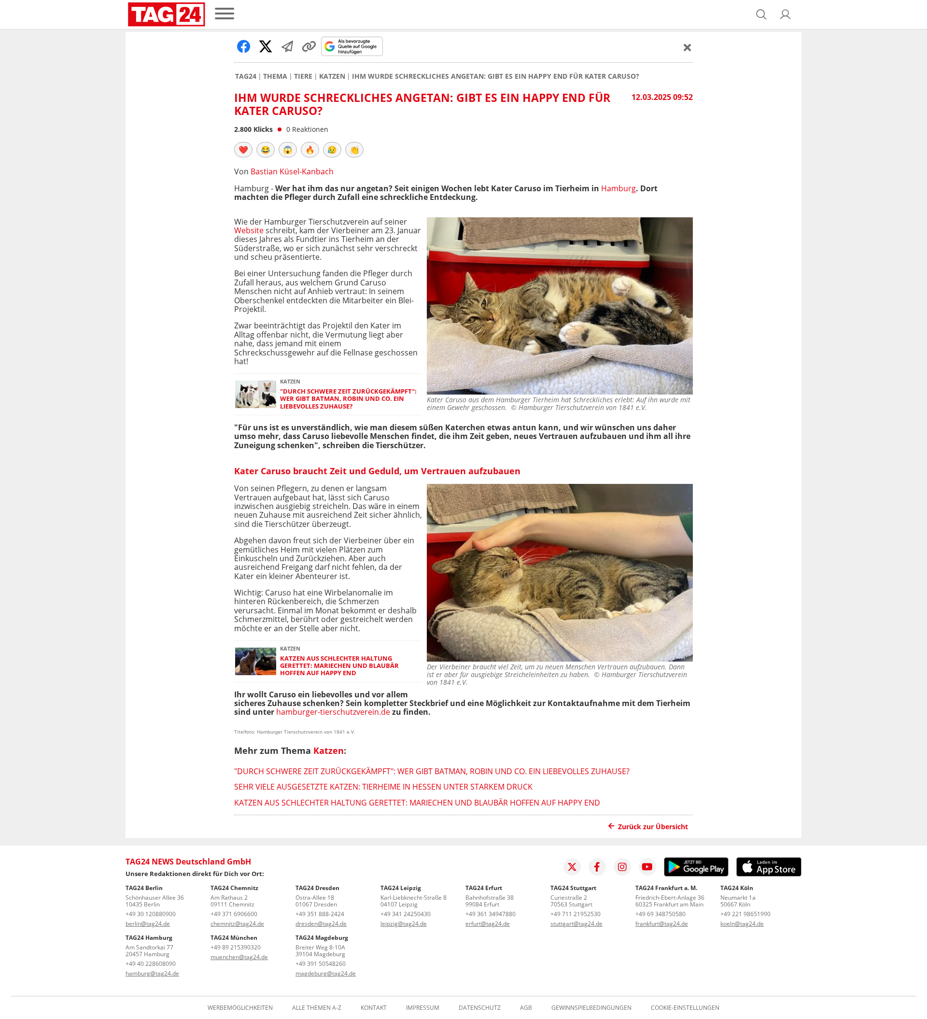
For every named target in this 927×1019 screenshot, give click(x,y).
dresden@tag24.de (321, 924)
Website (249, 230)
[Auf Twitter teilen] (265, 46)
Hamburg (618, 188)
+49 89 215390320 (236, 947)
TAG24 (245, 76)
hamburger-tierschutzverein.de (333, 712)
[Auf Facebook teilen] (243, 46)
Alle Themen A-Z (316, 1008)
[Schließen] (687, 47)
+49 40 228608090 (151, 964)
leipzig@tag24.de (403, 924)
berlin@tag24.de (148, 924)
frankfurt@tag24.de (661, 924)
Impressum (422, 1008)
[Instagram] (622, 867)
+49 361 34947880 (490, 914)
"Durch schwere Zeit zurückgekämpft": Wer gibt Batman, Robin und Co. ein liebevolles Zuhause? (348, 399)
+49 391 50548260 (320, 964)
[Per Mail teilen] (287, 46)
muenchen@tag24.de (239, 957)
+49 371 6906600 (234, 914)
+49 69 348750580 (660, 914)
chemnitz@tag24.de (237, 924)
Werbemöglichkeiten (240, 1008)
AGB (526, 1008)
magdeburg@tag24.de (325, 973)
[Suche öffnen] (761, 14)
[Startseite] (166, 14)
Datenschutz (480, 1008)
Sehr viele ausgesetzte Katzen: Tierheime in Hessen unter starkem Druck (383, 786)
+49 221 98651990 (745, 914)
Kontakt (374, 1008)
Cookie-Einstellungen (685, 1008)
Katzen (332, 76)
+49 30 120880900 (151, 914)
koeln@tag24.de (742, 924)
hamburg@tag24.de (152, 973)
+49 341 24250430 (405, 914)
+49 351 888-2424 (319, 914)
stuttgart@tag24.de (576, 924)
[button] (785, 14)
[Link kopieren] (309, 46)
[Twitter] (572, 867)
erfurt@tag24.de (487, 924)
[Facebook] (597, 867)
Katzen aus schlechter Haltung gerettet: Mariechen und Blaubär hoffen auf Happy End (339, 666)
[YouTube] (647, 867)
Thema (275, 76)
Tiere (303, 76)
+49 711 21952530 (575, 914)
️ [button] (243, 149)
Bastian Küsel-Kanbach (292, 171)
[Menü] (224, 14)
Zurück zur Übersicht (653, 826)
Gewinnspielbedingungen (591, 1008)
